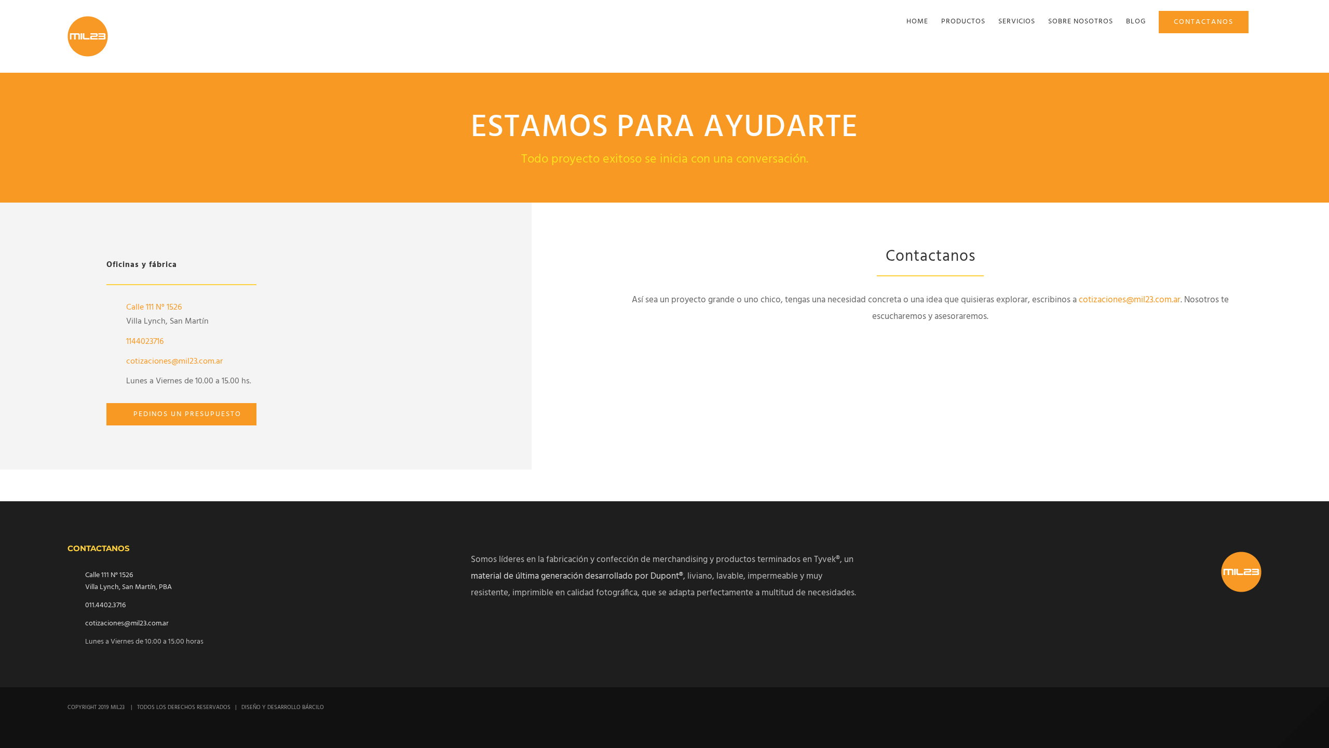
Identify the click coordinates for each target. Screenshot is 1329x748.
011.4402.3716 (105, 605)
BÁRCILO (313, 707)
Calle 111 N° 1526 (155, 307)
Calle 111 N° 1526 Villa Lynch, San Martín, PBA (128, 581)
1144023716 (145, 342)
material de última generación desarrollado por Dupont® (577, 576)
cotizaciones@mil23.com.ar (174, 361)
